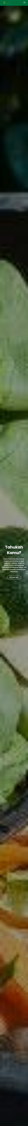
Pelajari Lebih (14, 577)
